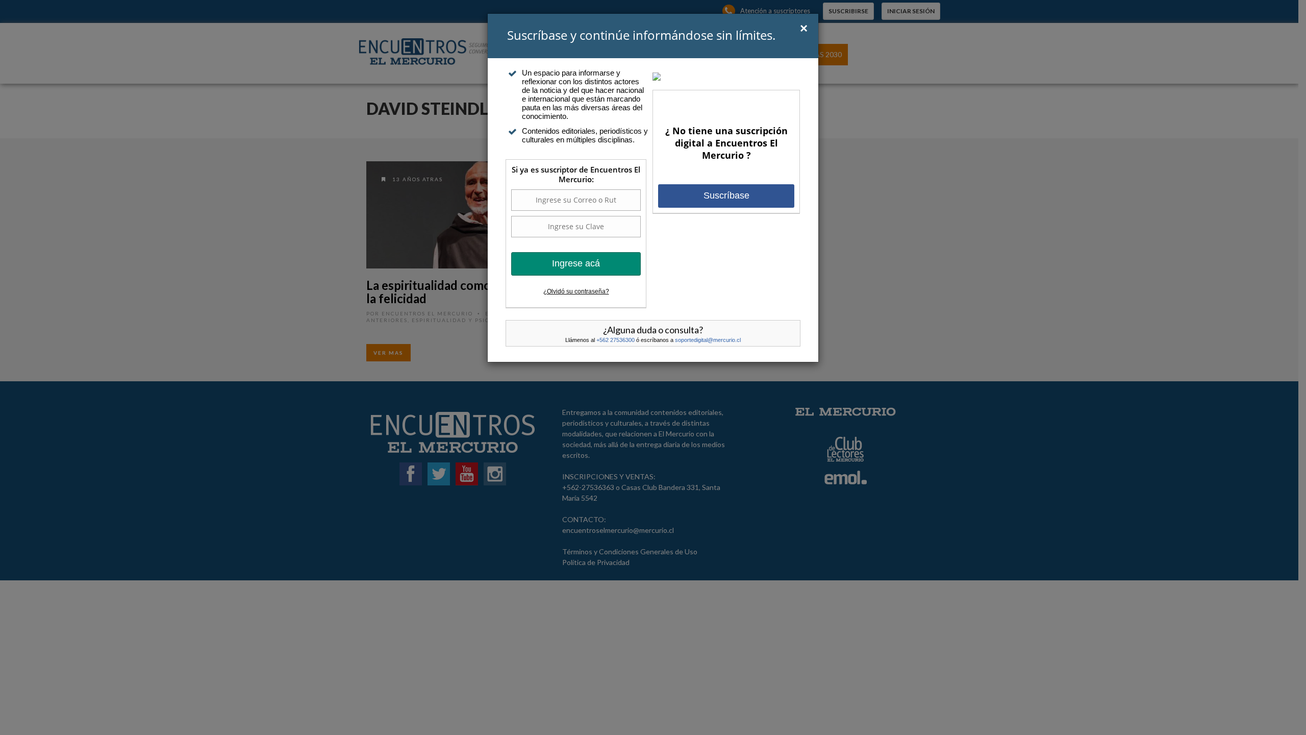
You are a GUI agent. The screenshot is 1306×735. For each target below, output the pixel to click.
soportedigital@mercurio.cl (708, 340)
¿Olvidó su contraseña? (576, 291)
